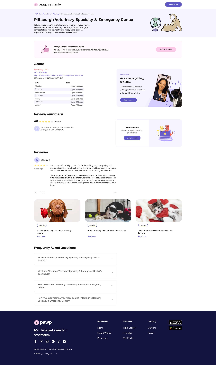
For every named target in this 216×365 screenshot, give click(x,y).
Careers (152, 327)
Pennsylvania (47, 14)
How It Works (104, 333)
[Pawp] (43, 322)
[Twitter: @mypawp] (41, 341)
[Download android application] (175, 328)
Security (69, 349)
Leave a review (132, 138)
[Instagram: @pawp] (47, 341)
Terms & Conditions (40, 349)
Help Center (129, 327)
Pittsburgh (56, 14)
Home (100, 327)
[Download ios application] (175, 322)
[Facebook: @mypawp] (35, 341)
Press (150, 333)
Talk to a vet (173, 4)
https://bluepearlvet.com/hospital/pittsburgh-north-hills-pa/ (58, 75)
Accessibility (61, 349)
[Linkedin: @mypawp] (64, 341)
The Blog (127, 333)
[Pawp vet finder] (48, 4)
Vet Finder (38, 14)
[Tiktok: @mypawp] (59, 341)
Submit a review (166, 49)
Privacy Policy (52, 349)
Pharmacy (102, 338)
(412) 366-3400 (40, 72)
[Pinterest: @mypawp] (53, 341)
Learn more (128, 100)
